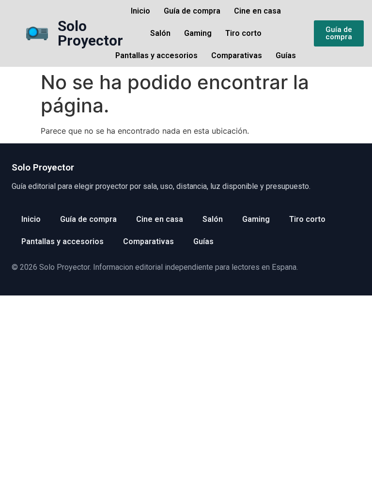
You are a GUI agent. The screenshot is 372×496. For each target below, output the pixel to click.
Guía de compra (192, 11)
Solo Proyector (90, 33)
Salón (160, 33)
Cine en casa (257, 11)
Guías (286, 55)
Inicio (140, 11)
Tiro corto (243, 33)
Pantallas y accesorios (156, 55)
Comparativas (236, 55)
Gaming (198, 33)
